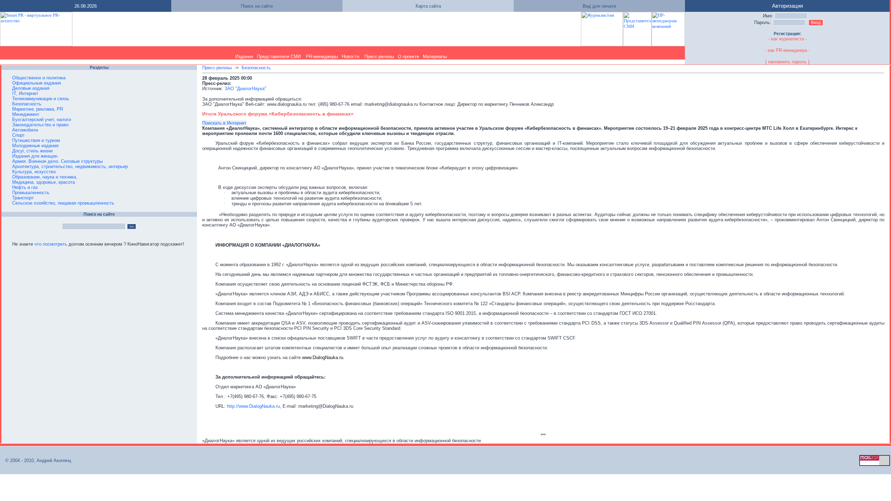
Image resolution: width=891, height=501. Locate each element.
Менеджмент (25, 114)
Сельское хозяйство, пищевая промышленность (63, 203)
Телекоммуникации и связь (40, 98)
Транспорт (23, 197)
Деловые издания (30, 88)
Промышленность (30, 192)
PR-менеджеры (322, 56)
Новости (350, 56)
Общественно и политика (38, 77)
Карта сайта (428, 6)
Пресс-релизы (379, 56)
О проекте (408, 56)
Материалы (435, 56)
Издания (244, 56)
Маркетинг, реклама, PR (37, 109)
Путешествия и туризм (36, 140)
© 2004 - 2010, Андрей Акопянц (36, 460)
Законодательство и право (40, 124)
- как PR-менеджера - (787, 50)
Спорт (18, 135)
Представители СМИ (279, 56)
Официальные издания (36, 83)
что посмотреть (50, 244)
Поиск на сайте (257, 6)
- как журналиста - (787, 38)
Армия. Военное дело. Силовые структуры (57, 161)
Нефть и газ (25, 187)
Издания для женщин (34, 156)
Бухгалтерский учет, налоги (41, 119)
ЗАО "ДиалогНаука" (245, 88)
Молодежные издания (35, 145)
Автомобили (25, 130)
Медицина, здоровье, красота (43, 182)
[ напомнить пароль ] (787, 61)
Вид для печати (599, 6)
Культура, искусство (34, 171)
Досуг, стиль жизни (32, 150)
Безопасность (26, 103)
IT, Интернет (25, 93)
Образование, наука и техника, (44, 177)
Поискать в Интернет (224, 123)
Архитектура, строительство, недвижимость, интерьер (70, 166)
